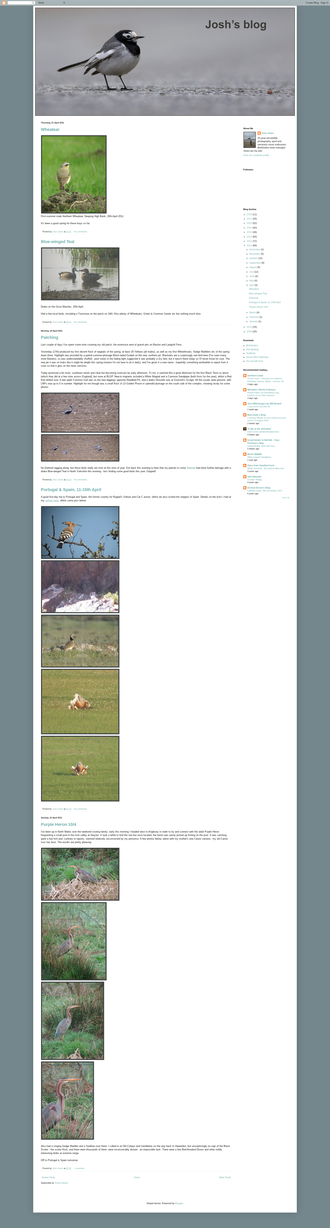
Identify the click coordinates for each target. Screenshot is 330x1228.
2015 (250, 227)
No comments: (81, 231)
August (253, 267)
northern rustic (255, 375)
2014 (250, 232)
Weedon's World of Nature (261, 389)
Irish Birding (252, 349)
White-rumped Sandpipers (259, 457)
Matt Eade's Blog (256, 415)
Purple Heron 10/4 (58, 824)
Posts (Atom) (61, 1183)
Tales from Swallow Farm (260, 465)
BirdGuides (252, 345)
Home (137, 1177)
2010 (250, 327)
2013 (250, 236)
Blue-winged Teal (57, 241)
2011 (250, 245)
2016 (250, 223)
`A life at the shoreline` (259, 429)
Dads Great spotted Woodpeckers (263, 432)
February (254, 317)
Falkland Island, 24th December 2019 (264, 491)
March (252, 312)
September (255, 263)
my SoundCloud (254, 361)
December (255, 249)
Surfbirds (251, 353)
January (253, 321)
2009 (250, 331)
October (253, 258)
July (251, 272)
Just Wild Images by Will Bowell (264, 403)
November (255, 254)
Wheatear (50, 129)
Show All (285, 498)
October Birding (254, 479)
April (252, 285)
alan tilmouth (254, 476)
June (252, 276)
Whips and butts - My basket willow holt (265, 468)
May (251, 280)
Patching (49, 337)
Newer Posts (48, 1177)
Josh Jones (267, 133)
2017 (250, 218)
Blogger (179, 1203)
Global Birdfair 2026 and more (261, 446)
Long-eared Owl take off (258, 406)
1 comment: (79, 1168)
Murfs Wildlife (254, 454)
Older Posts (225, 1177)
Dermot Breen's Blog (258, 487)
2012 (250, 241)
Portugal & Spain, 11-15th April (71, 489)
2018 (250, 214)
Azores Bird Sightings (257, 357)
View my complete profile (256, 155)
